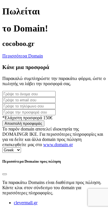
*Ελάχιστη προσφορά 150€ (27, 117)
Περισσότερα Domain (22, 55)
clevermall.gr (25, 202)
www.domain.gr (58, 144)
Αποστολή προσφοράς (23, 123)
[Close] (4, 174)
